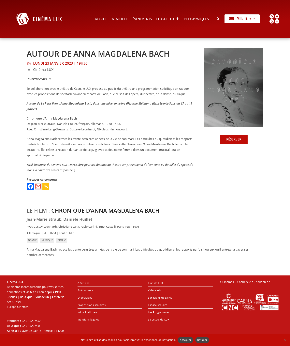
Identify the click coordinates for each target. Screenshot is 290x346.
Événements (142, 19)
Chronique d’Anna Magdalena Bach (105, 210)
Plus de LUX (165, 19)
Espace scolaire (157, 305)
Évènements (85, 290)
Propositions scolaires (92, 305)
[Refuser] (285, 340)
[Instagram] (271, 21)
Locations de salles (160, 297)
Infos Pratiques (196, 19)
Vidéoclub (154, 290)
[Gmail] (38, 186)
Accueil (101, 19)
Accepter (185, 339)
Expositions (85, 297)
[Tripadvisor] (277, 21)
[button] (218, 19)
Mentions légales (88, 319)
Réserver (233, 139)
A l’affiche (120, 19)
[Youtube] (277, 16)
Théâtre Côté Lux (39, 79)
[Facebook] (271, 16)
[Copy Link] (45, 186)
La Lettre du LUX (158, 319)
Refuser (202, 339)
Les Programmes (158, 312)
